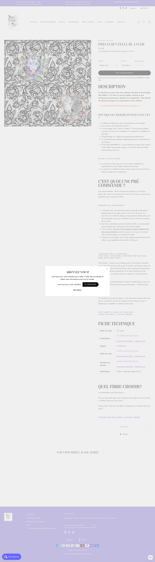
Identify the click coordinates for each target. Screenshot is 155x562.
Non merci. (77, 290)
